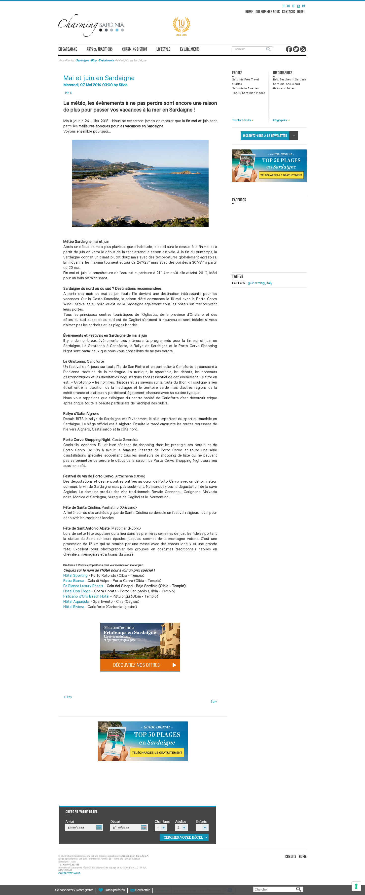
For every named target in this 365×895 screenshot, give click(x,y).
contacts (288, 11)
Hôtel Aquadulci (77, 602)
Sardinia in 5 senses (245, 89)
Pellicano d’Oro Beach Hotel (86, 597)
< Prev (67, 697)
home (249, 11)
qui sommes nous (268, 11)
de (293, 6)
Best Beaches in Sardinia (289, 80)
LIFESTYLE (163, 49)
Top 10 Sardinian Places (248, 93)
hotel (301, 11)
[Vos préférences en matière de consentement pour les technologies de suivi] (356, 886)
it (284, 6)
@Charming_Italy (260, 283)
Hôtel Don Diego (77, 592)
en (288, 6)
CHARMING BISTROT (134, 49)
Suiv (214, 702)
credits (290, 856)
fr (298, 6)
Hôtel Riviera (73, 607)
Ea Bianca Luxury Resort (83, 586)
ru (303, 6)
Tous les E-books (242, 120)
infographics (280, 120)
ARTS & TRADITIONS (99, 49)
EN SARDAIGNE (67, 49)
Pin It (68, 93)
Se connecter (64, 891)
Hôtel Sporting (75, 576)
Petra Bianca (73, 581)
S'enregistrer (84, 891)
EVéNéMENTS (189, 49)
